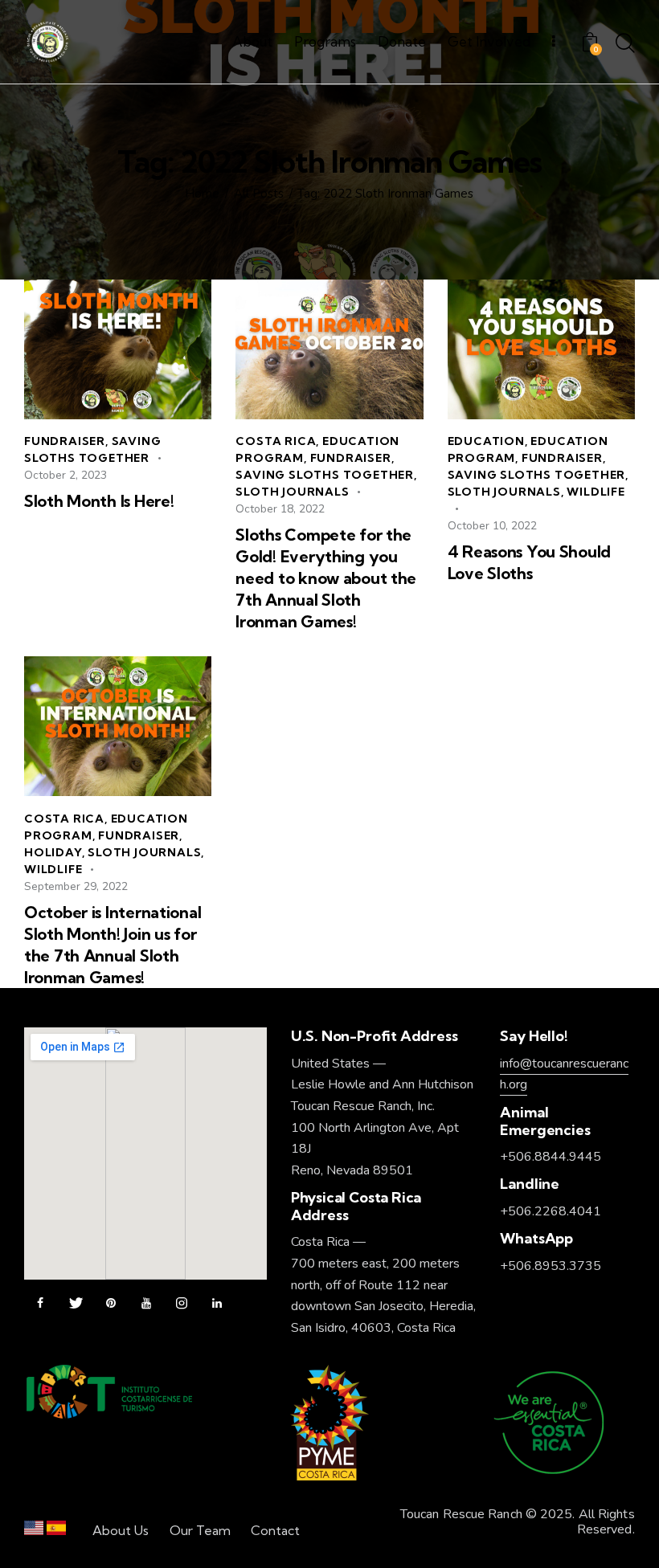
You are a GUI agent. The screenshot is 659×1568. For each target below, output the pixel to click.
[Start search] (625, 44)
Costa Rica (275, 441)
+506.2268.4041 (550, 1211)
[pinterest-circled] (111, 1304)
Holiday (53, 852)
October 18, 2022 (280, 509)
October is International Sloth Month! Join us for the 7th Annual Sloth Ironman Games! (112, 944)
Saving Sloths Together (324, 475)
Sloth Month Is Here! (99, 501)
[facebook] (40, 1304)
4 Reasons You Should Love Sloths (529, 562)
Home (202, 194)
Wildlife (595, 491)
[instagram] (182, 1304)
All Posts (259, 194)
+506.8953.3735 (550, 1266)
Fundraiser (64, 441)
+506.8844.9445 (550, 1157)
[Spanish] (56, 1531)
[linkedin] (217, 1304)
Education (486, 441)
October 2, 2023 (65, 475)
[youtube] (146, 1304)
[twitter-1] (75, 1304)
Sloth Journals (292, 491)
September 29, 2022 (76, 886)
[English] (33, 1531)
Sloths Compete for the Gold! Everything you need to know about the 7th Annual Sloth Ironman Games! (325, 578)
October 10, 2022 (492, 525)
